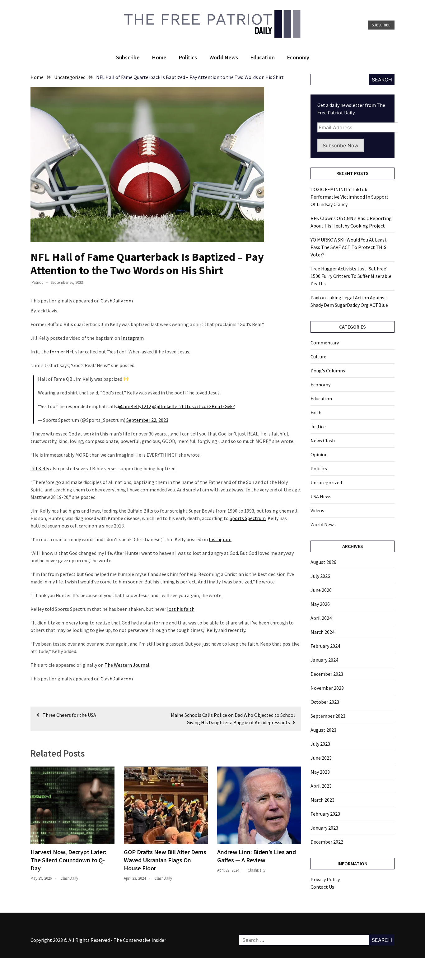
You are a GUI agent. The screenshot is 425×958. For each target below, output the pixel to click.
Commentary (325, 342)
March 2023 (322, 800)
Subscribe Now (340, 145)
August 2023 (323, 730)
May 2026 (320, 604)
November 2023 (327, 688)
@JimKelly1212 (134, 406)
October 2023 (325, 702)
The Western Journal (127, 665)
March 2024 (322, 632)
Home (159, 57)
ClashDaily (69, 878)
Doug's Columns (328, 370)
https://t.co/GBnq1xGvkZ (208, 406)
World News (223, 57)
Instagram (132, 338)
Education (262, 57)
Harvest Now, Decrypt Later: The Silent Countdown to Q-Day (68, 860)
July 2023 (320, 744)
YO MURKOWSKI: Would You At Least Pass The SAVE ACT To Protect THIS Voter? (349, 247)
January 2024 (324, 660)
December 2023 (327, 674)
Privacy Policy (325, 879)
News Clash (323, 440)
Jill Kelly (39, 468)
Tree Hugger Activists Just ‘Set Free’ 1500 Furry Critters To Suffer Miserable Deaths (351, 276)
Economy (298, 57)
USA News (321, 496)
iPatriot (36, 282)
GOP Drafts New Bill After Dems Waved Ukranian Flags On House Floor (165, 860)
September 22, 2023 (147, 420)
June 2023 (321, 758)
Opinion (319, 454)
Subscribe (381, 25)
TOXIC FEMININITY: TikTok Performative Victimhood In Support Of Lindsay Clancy (350, 196)
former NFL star (67, 351)
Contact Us (322, 887)
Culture (318, 356)
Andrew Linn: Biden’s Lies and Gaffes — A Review (256, 856)
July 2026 (320, 576)
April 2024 (321, 618)
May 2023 (320, 772)
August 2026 (323, 562)
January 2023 (324, 828)
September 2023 (328, 716)
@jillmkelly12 (167, 406)
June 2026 (321, 590)
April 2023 (321, 786)
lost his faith (180, 609)
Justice (318, 426)
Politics (188, 57)
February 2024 (325, 646)
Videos (317, 510)
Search (382, 79)
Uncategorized (326, 482)
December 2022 (327, 842)
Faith (316, 412)
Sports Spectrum (248, 518)
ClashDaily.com (116, 300)
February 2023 (325, 814)
